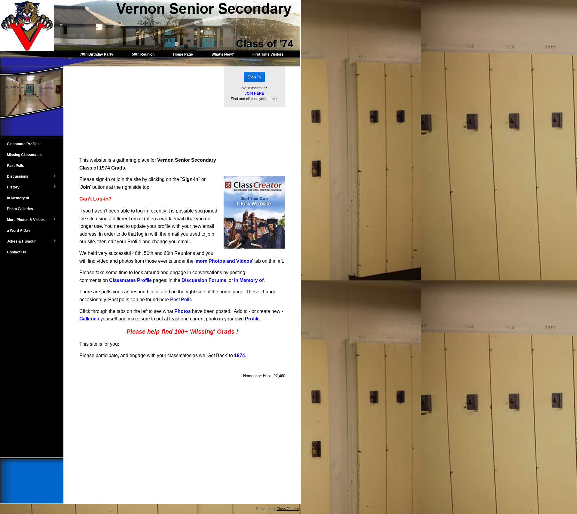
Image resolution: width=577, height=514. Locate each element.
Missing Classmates (24, 155)
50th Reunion (143, 54)
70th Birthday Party (96, 54)
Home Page (183, 54)
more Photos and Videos (224, 261)
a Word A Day (18, 230)
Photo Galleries (20, 209)
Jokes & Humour (18, 241)
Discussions (14, 176)
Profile (252, 318)
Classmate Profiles (23, 144)
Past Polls (15, 166)
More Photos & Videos (22, 220)
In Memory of (18, 198)
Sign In (254, 77)
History (10, 187)
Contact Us (16, 252)
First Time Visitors (268, 54)
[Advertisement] (32, 357)
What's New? (223, 54)
